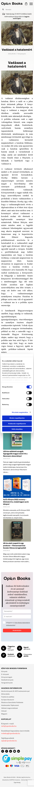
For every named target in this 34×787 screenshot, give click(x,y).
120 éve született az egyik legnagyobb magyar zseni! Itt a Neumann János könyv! (15, 453)
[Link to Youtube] (14, 751)
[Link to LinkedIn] (18, 751)
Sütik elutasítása (17, 429)
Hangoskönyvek (7, 683)
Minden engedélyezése (17, 418)
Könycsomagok (6, 677)
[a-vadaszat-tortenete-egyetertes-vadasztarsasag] (17, 33)
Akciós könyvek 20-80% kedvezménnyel (15, 691)
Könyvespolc (22, 54)
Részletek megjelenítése (20, 412)
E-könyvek (5, 674)
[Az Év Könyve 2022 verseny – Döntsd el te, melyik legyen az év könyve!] (17, 486)
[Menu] (30, 4)
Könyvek (4, 671)
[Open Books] (12, 4)
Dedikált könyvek (7, 680)
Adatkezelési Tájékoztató (10, 705)
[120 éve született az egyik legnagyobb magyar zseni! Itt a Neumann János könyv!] (17, 438)
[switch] (29, 392)
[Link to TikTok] (10, 751)
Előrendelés (5, 694)
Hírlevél (4, 711)
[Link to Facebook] (6, 751)
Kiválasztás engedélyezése (17, 423)
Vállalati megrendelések (9, 708)
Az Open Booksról (7, 700)
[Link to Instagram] (2, 751)
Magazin (4, 714)
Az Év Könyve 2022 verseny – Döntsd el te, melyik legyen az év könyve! (16, 501)
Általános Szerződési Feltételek (12, 702)
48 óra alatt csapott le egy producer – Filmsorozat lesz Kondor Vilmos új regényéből (14, 545)
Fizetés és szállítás (7, 697)
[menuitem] (30, 4)
